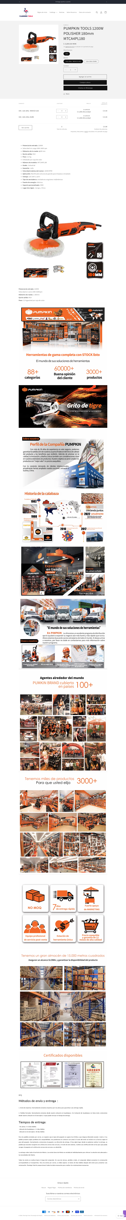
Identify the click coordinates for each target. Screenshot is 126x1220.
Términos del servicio (76, 1215)
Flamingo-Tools (27, 1215)
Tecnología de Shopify (36, 1215)
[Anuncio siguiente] (106, 2)
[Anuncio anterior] (19, 2)
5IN (67, 54)
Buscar (44, 1187)
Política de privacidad (63, 1215)
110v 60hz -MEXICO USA (73, 61)
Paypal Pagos (52, 1187)
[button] (53, 12)
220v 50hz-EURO (91, 61)
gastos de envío (70, 46)
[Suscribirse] (78, 1199)
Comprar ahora (85, 82)
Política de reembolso (65, 1187)
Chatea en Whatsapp (85, 88)
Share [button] (67, 94)
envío (86, 131)
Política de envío (79, 1187)
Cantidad (66, 66)
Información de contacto (100, 1215)
